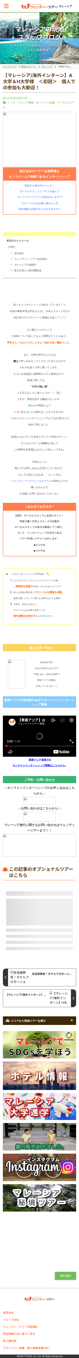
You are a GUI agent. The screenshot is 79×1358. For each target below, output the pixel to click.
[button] (6, 6)
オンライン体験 (45, 102)
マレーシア (47, 66)
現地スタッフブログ (31, 66)
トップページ (10, 66)
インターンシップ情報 (20, 102)
